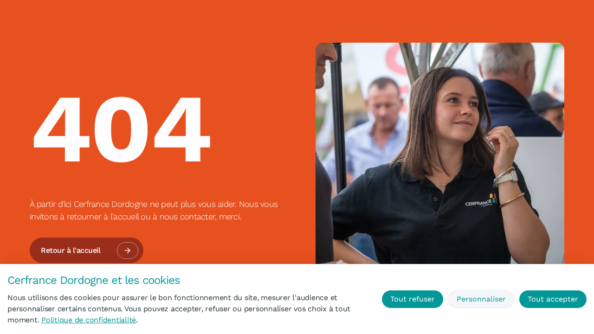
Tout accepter (553, 299)
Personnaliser (481, 299)
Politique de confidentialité (88, 319)
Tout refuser (412, 299)
